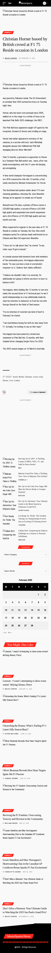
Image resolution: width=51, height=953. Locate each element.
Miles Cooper (11, 58)
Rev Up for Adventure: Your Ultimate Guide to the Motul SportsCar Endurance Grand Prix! (32, 504)
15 (38, 610)
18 (12, 618)
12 (19, 610)
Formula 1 (8, 32)
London (17, 380)
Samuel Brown (11, 778)
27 (25, 625)
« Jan (4, 632)
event (41, 377)
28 (32, 625)
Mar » (10, 632)
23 (45, 618)
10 (6, 610)
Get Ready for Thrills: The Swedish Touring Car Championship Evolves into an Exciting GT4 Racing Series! (32, 519)
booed (15, 377)
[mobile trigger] (5, 3)
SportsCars (23, 510)
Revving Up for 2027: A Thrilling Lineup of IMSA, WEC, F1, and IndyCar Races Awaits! (31, 461)
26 (19, 625)
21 (32, 618)
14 (32, 610)
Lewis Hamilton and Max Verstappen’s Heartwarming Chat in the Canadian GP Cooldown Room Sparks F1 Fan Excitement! (25, 863)
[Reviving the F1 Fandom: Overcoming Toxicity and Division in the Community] (25, 797)
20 (25, 618)
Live (11, 380)
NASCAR (21, 496)
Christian (28, 377)
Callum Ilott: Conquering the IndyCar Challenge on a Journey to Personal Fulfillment (32, 533)
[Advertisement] (25, 72)
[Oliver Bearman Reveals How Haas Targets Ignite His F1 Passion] (25, 752)
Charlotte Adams (13, 872)
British (21, 377)
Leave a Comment (39, 392)
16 (45, 610)
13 (25, 610)
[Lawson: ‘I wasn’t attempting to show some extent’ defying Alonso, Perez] (25, 663)
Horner (5, 380)
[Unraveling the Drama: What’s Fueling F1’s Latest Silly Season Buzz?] (25, 708)
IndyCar (21, 540)
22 (38, 618)
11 (12, 610)
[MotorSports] (25, 3)
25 (12, 625)
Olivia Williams (11, 734)
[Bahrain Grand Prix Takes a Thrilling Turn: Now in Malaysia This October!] (9, 477)
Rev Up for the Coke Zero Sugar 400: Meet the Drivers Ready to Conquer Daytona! (33, 489)
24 (6, 625)
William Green (11, 823)
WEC (20, 468)
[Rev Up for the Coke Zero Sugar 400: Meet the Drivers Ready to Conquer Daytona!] (9, 490)
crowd (35, 377)
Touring (21, 525)
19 (19, 618)
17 (6, 618)
